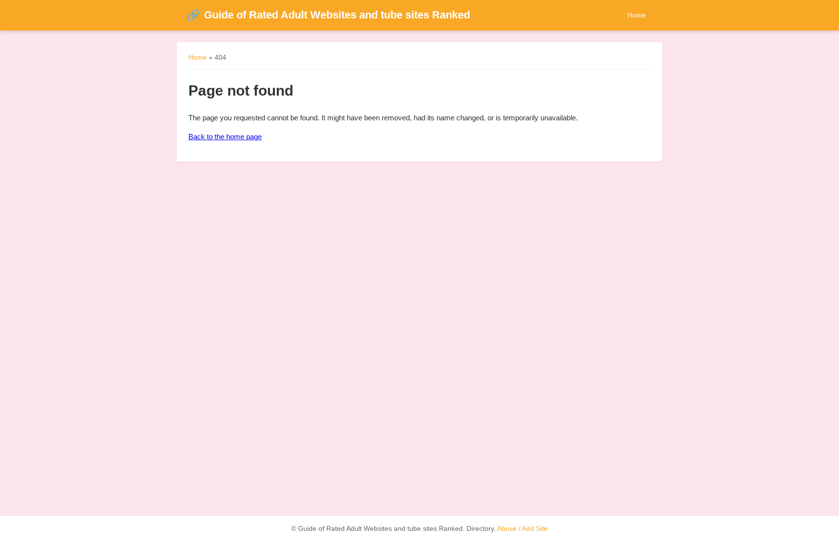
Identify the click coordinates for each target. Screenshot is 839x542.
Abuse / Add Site (522, 528)
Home (636, 15)
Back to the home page (225, 136)
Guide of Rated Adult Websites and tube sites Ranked (328, 15)
